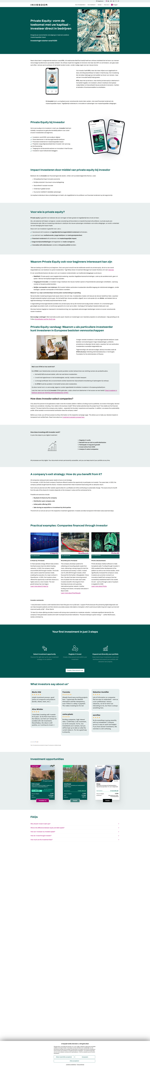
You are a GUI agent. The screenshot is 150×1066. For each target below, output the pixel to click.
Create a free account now (75, 670)
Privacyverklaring (80, 1064)
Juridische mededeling (71, 1064)
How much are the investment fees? (42, 839)
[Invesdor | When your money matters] (39, 4)
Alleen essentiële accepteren (64, 1057)
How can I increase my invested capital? (43, 831)
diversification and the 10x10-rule (45, 319)
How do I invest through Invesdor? (41, 835)
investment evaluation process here (73, 417)
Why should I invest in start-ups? (40, 824)
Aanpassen (85, 1057)
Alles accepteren (74, 1061)
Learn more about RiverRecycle (70, 593)
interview (111, 270)
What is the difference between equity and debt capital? (47, 828)
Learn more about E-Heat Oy (39, 586)
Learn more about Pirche (99, 586)
